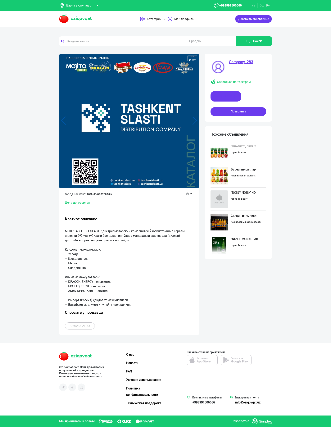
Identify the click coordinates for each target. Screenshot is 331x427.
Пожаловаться (80, 325)
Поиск (257, 41)
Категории (154, 19)
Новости (132, 363)
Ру (268, 5)
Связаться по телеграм (234, 82)
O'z (262, 5)
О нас (130, 354)
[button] (192, 58)
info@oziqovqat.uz (248, 402)
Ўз (253, 5)
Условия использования (143, 380)
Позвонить (238, 111)
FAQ (129, 371)
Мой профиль (183, 19)
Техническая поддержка (143, 403)
